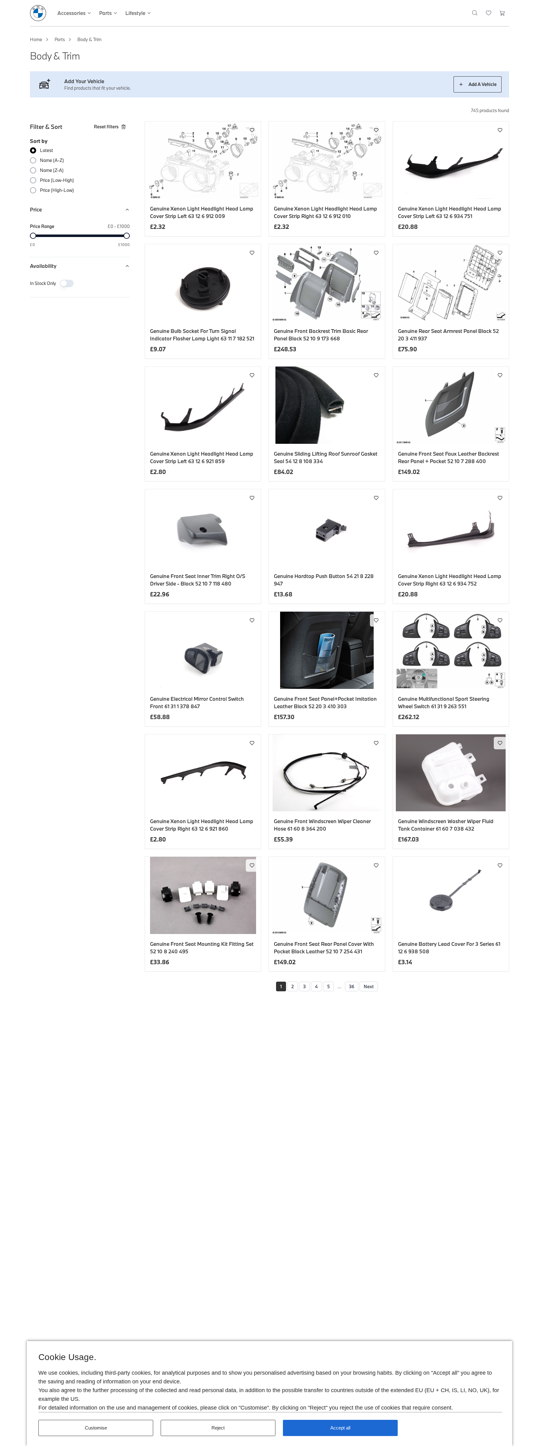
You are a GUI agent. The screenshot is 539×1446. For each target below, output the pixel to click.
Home (36, 39)
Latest (46, 150)
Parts (60, 39)
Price (36, 209)
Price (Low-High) (57, 180)
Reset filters (106, 127)
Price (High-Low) (57, 190)
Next (369, 986)
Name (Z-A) (52, 170)
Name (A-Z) (52, 160)
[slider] (33, 236)
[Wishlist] (489, 13)
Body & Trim (89, 39)
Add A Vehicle (483, 84)
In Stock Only (43, 283)
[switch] (67, 283)
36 (351, 986)
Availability (43, 266)
